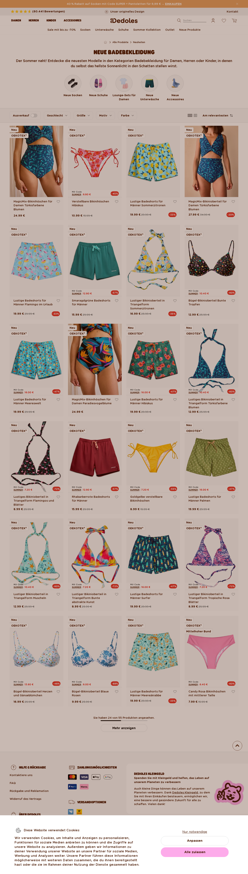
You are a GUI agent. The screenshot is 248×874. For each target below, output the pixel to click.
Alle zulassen (194, 852)
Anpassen (194, 841)
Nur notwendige (194, 832)
